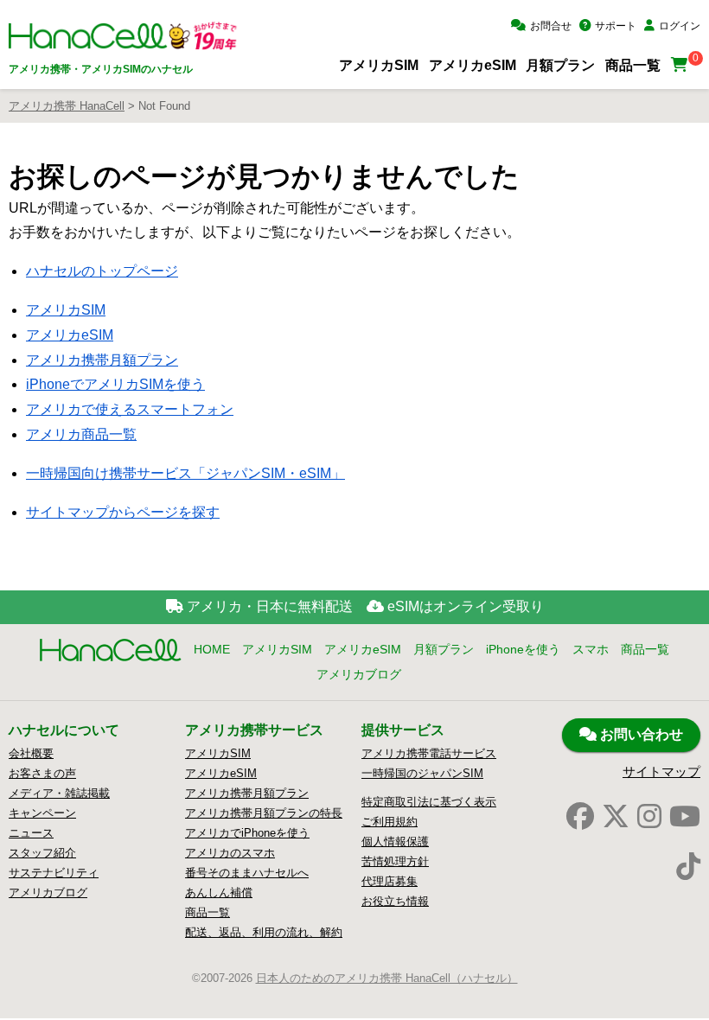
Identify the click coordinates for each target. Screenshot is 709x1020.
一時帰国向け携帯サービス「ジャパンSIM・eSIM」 (185, 473)
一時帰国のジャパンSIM (422, 773)
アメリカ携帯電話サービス (428, 753)
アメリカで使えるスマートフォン (129, 409)
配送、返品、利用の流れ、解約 (263, 932)
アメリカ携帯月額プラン (102, 360)
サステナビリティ (54, 872)
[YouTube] (684, 816)
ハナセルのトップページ (102, 271)
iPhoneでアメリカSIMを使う (115, 384)
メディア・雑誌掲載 (59, 793)
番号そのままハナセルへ (247, 872)
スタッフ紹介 (42, 852)
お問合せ (551, 26)
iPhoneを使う (523, 649)
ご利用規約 (389, 821)
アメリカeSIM (472, 65)
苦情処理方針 (395, 861)
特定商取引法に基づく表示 (428, 801)
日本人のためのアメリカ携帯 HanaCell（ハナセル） (387, 978)
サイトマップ (661, 771)
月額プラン (560, 65)
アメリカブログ (358, 674)
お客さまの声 (42, 773)
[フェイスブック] (580, 816)
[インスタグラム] (649, 816)
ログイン (679, 26)
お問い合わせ (640, 734)
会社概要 (31, 753)
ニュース (31, 832)
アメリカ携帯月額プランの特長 (263, 812)
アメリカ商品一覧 (81, 434)
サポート (615, 26)
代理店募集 (389, 881)
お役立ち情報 (395, 901)
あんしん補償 (218, 892)
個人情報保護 (395, 841)
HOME (212, 649)
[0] (681, 65)
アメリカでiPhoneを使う (247, 832)
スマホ (590, 649)
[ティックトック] (688, 867)
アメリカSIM (378, 65)
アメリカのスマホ (230, 852)
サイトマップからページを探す (123, 512)
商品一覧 (633, 65)
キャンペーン (42, 812)
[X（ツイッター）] (615, 816)
